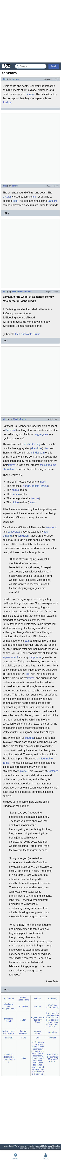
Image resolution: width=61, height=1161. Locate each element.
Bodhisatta (23, 1006)
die (27, 673)
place (5, 419)
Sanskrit (52, 200)
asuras (35, 498)
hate (45, 531)
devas (32, 502)
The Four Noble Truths (23, 998)
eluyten (15, 79)
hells (43, 481)
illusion (7, 102)
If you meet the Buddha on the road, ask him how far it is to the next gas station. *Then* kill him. (52, 1020)
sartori (23, 1020)
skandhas (36, 448)
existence (52, 771)
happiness (35, 657)
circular (7, 196)
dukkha (37, 1006)
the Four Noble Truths (27, 334)
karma (11, 465)
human (16, 494)
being (37, 444)
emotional (51, 527)
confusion (23, 535)
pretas (44, 485)
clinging (7, 535)
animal (16, 490)
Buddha (29, 737)
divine (15, 502)
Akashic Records (37, 1032)
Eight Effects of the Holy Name (37, 1020)
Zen (38, 1038)
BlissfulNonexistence (22, 292)
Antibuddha (9, 999)
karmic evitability (23, 1032)
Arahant (52, 1038)
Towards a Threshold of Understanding (9, 1058)
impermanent (10, 657)
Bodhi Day (52, 999)
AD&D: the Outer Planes (52, 1006)
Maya (23, 1038)
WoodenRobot (19, 419)
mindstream (38, 452)
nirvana (30, 94)
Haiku (23, 1058)
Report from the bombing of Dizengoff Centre (52, 1058)
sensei (15, 186)
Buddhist (10, 430)
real (15, 200)
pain (27, 640)
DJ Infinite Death (8, 1020)
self (35, 196)
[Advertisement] (30, 31)
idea (5, 79)
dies (46, 448)
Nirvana (37, 999)
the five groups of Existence (8, 1032)
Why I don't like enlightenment (8, 1006)
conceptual (14, 531)
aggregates (41, 434)
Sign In (53, 66)
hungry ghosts (31, 485)
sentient (28, 444)
